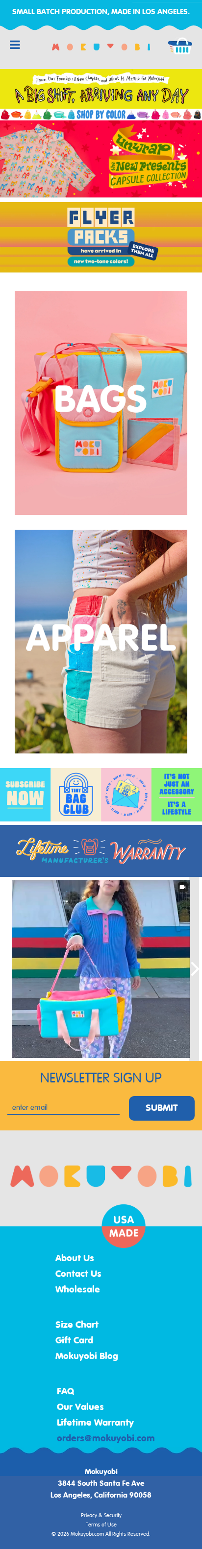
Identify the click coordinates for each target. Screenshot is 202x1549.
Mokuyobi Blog (86, 1356)
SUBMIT (162, 1108)
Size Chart (77, 1325)
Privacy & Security (101, 1516)
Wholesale (77, 1290)
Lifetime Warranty (95, 1423)
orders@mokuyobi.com (106, 1439)
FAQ (66, 1392)
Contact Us (78, 1274)
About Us (74, 1259)
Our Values (80, 1407)
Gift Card (74, 1341)
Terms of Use (101, 1525)
